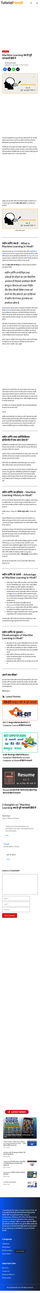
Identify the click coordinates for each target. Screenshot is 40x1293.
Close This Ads (20, 1251)
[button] (31, 3)
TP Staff (6, 844)
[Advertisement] (20, 1272)
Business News (7, 1250)
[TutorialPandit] (12, 3)
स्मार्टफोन (7, 310)
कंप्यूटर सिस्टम (32, 256)
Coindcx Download (9, 1182)
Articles (5, 51)
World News (6, 1247)
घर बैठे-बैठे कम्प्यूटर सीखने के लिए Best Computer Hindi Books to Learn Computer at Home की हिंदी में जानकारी (17, 757)
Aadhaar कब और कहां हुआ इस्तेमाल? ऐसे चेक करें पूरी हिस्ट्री (14, 1153)
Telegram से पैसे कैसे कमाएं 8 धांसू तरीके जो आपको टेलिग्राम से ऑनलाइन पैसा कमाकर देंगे (14, 1163)
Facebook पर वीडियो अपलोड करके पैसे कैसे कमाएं (14, 1173)
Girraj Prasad (11, 63)
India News (6, 1244)
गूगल (16, 594)
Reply (7, 835)
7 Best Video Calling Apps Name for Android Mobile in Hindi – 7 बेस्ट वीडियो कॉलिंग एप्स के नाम (14, 1143)
